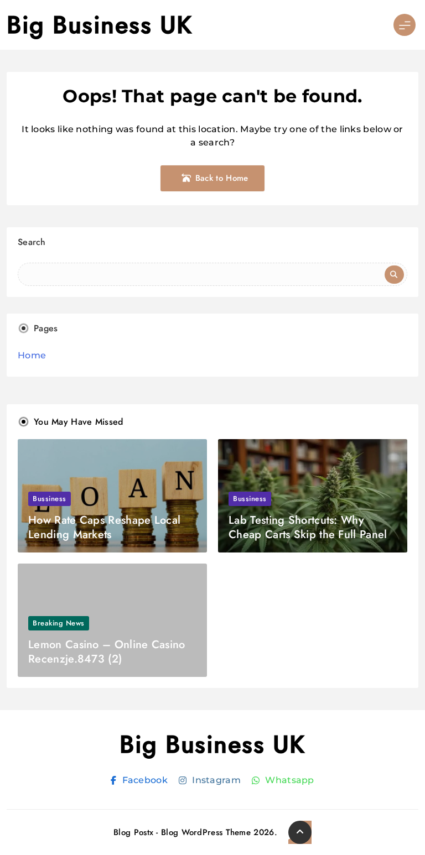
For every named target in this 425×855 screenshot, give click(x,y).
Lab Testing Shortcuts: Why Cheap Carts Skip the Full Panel (308, 527)
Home (32, 355)
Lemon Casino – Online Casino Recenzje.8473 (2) (106, 652)
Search (32, 242)
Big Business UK (100, 25)
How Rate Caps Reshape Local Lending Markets (104, 527)
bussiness (49, 498)
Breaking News (59, 623)
